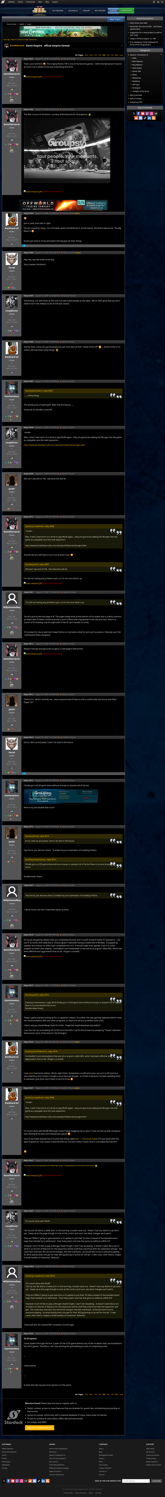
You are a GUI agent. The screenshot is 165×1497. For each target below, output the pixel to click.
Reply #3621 (28, 1088)
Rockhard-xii (11, 228)
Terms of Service (80, 1493)
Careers (101, 1458)
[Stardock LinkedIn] (149, 118)
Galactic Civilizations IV (57, 1455)
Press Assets (103, 1465)
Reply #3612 (28, 644)
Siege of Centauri (55, 1471)
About (101, 1448)
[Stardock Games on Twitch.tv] (147, 113)
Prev (91, 55)
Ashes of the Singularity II (58, 1448)
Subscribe (156, 1481)
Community (30, 2)
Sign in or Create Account (39, 1427)
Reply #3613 (28, 694)
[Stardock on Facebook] (138, 113)
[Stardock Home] (3, 1)
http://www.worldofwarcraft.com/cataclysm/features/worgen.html (54, 445)
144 (99, 55)
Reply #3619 (28, 985)
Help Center (150, 1448)
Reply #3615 (28, 780)
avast (31, 1073)
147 (112, 55)
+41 (12, 412)
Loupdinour (12, 310)
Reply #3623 (28, 1211)
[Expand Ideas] (131, 74)
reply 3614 (44, 836)
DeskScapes (6, 1462)
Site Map (98, 1493)
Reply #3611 (29, 592)
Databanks (57, 11)
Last (121, 55)
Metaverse (100, 11)
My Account (150, 1452)
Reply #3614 (28, 737)
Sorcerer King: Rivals (56, 1475)
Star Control (53, 1462)
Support (55, 2)
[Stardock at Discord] (140, 118)
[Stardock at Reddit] (136, 118)
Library (86, 11)
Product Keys (151, 1458)
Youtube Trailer (91, 1138)
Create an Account (152, 1455)
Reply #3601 (28, 59)
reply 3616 (44, 995)
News (40, 2)
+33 (12, 504)
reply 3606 (48, 390)
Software (11, 2)
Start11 (4, 1455)
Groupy (4, 1468)
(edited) (77, 213)
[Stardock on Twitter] (134, 113)
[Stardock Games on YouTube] (143, 113)
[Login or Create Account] (154, 2)
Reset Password (152, 1462)
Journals (73, 11)
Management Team (106, 1455)
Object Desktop (7, 1448)
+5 (12, 244)
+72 (12, 326)
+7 (12, 283)
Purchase (127, 10)
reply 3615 (51, 859)
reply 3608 (49, 526)
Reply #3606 (28, 342)
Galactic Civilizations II (18, 39)
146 (108, 55)
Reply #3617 (29, 885)
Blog (47, 2)
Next (116, 55)
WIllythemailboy (12, 607)
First (86, 55)
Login (29, 24)
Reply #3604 (28, 252)
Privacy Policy (68, 1493)
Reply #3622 (28, 1160)
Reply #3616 (28, 826)
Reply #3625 (28, 1333)
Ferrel (12, 267)
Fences (4, 1458)
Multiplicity (6, 1465)
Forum (113, 11)
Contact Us (103, 1471)
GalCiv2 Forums (69, 59)
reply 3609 (44, 564)
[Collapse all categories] (161, 54)
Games (20, 2)
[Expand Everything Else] (128, 102)
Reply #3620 (28, 1042)
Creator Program (105, 1468)
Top (121, 59)
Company (103, 1444)
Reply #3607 (28, 381)
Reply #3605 (28, 296)
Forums (101, 1475)
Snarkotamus (11, 396)
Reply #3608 (28, 427)
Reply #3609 (28, 473)
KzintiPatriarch (12, 73)
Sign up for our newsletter (108, 1481)
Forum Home (11, 24)
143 (95, 55)
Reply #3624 (29, 1266)
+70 (12, 623)
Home (6, 39)
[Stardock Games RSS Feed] (153, 118)
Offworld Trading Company (59, 1468)
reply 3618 (52, 1051)
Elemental (52, 1452)
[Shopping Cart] (158, 2)
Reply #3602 (28, 109)
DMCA (91, 1493)
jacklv (12, 488)
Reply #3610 (28, 517)
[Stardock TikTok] (145, 118)
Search (21, 24)
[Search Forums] (162, 2)
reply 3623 (50, 1275)
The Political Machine (56, 1465)
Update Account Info (153, 1465)
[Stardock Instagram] (151, 113)
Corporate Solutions (9, 1452)
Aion (77, 1138)
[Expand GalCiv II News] (128, 98)
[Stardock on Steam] (156, 113)
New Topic (115, 19)
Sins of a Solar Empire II (57, 1458)
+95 (12, 89)
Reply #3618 (28, 935)
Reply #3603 (28, 213)
